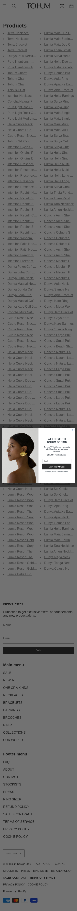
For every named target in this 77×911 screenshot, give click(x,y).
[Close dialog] (73, 430)
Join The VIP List (56, 467)
